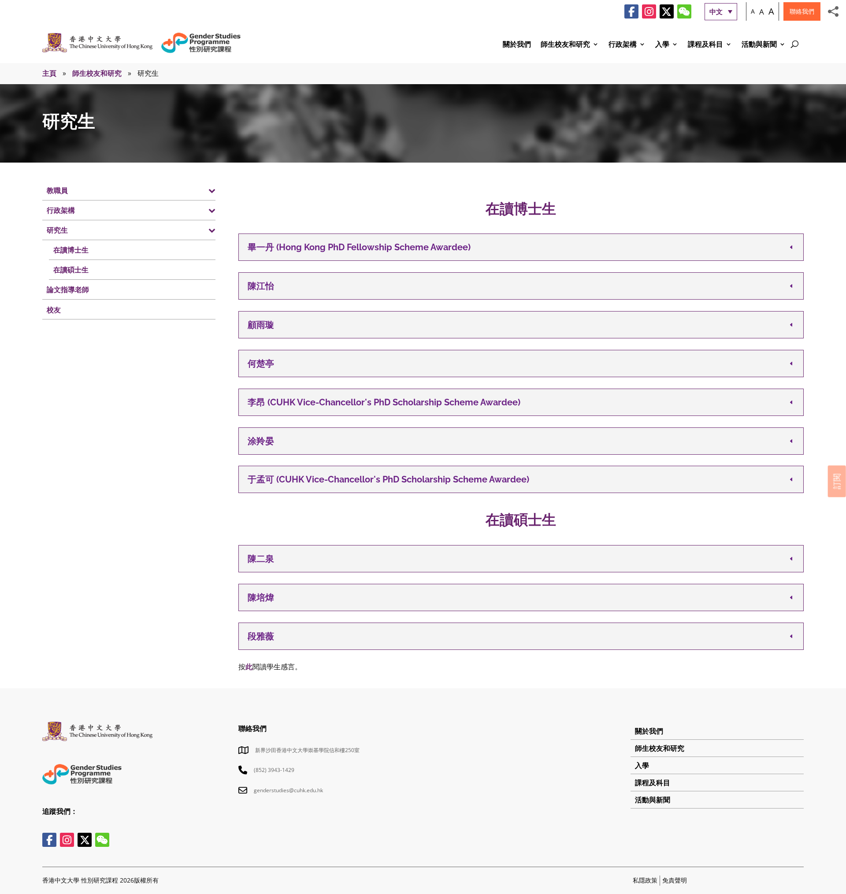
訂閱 (836, 481)
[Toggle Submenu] (200, 190)
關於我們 (517, 45)
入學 (662, 45)
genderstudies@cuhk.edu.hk (288, 790)
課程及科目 (705, 45)
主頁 (49, 73)
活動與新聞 (759, 45)
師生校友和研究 (565, 45)
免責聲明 (674, 880)
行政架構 (623, 45)
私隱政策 (645, 880)
